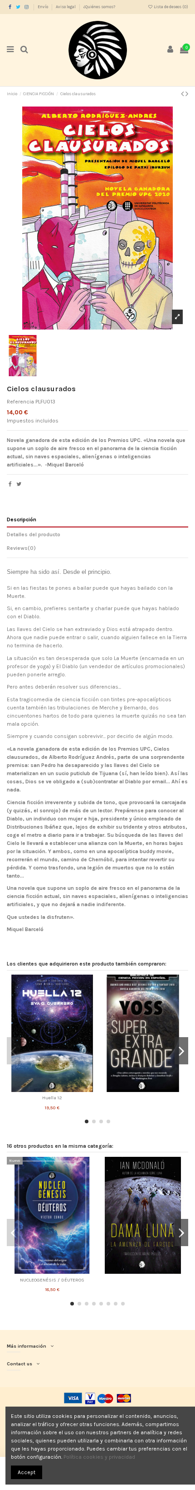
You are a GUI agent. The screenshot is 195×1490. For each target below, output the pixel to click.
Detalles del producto (33, 534)
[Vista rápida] (63, 1089)
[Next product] (186, 94)
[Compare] (52, 1089)
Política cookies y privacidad (99, 1457)
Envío (43, 7)
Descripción (21, 519)
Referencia (20, 401)
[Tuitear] (18, 484)
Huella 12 (52, 1098)
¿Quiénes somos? (99, 7)
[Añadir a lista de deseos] (41, 1089)
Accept (26, 1472)
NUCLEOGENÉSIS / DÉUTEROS (52, 1280)
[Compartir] (10, 484)
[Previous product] (183, 94)
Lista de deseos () (170, 7)
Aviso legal (66, 7)
